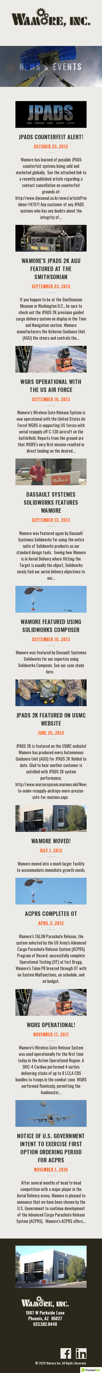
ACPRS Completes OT (51, 913)
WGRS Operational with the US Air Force (51, 385)
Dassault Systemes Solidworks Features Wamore (51, 502)
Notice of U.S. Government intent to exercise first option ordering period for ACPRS (51, 1147)
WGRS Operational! (51, 1024)
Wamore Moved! (51, 840)
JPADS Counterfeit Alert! (51, 136)
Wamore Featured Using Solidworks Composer (51, 625)
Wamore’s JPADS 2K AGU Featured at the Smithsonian (51, 268)
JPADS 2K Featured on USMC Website (51, 719)
